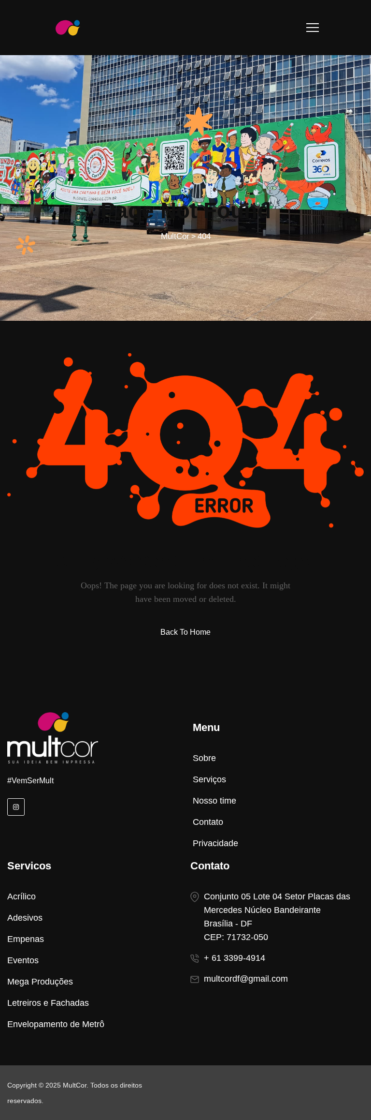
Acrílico (21, 896)
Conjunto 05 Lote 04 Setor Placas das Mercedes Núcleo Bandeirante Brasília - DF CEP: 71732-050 (277, 917)
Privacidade (215, 843)
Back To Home (185, 632)
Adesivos (25, 918)
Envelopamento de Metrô (55, 1024)
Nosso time (214, 801)
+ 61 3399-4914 (234, 958)
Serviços (209, 779)
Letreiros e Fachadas (48, 1003)
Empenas (25, 939)
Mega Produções (40, 981)
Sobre (204, 758)
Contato (208, 822)
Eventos (23, 960)
